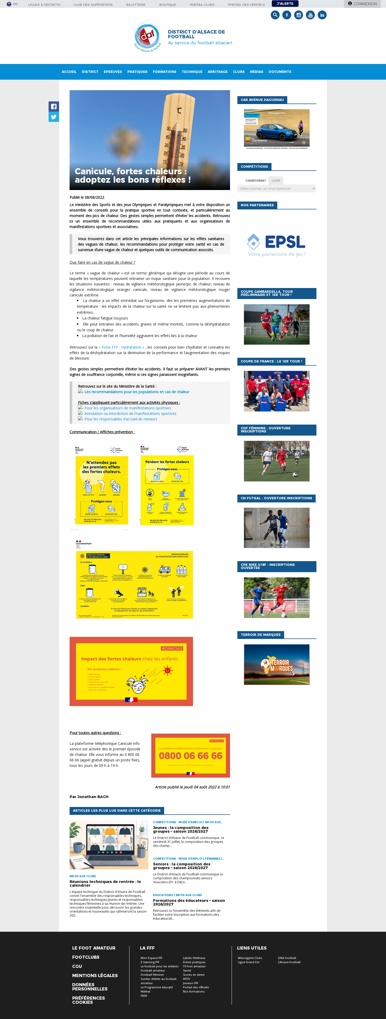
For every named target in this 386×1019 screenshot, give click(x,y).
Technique (192, 72)
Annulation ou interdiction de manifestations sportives (130, 413)
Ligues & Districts (44, 4)
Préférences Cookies (88, 1000)
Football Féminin (152, 975)
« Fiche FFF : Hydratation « (122, 347)
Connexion (365, 4)
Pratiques (137, 72)
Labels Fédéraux (194, 958)
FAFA (144, 996)
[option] (276, 247)
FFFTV (186, 979)
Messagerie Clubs (250, 958)
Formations (164, 72)
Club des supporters (93, 4)
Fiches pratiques (194, 962)
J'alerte (285, 4)
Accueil (69, 72)
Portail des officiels (246, 4)
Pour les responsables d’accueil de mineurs (121, 418)
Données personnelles (89, 987)
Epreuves (113, 72)
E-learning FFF (150, 962)
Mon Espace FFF (151, 958)
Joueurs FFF (190, 983)
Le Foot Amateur (94, 948)
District (90, 72)
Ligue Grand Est (248, 962)
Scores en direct (194, 975)
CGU (77, 966)
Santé (187, 970)
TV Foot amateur (194, 966)
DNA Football (287, 958)
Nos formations (194, 991)
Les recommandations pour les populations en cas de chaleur (137, 391)
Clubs (239, 72)
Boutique (167, 4)
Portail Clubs (202, 4)
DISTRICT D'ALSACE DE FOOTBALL (196, 34)
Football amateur (153, 970)
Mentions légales (95, 976)
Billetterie (136, 4)
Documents (280, 72)
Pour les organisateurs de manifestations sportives (128, 407)
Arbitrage (218, 72)
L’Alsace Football (289, 962)
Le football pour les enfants (160, 966)
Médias (256, 72)
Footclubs (85, 957)
